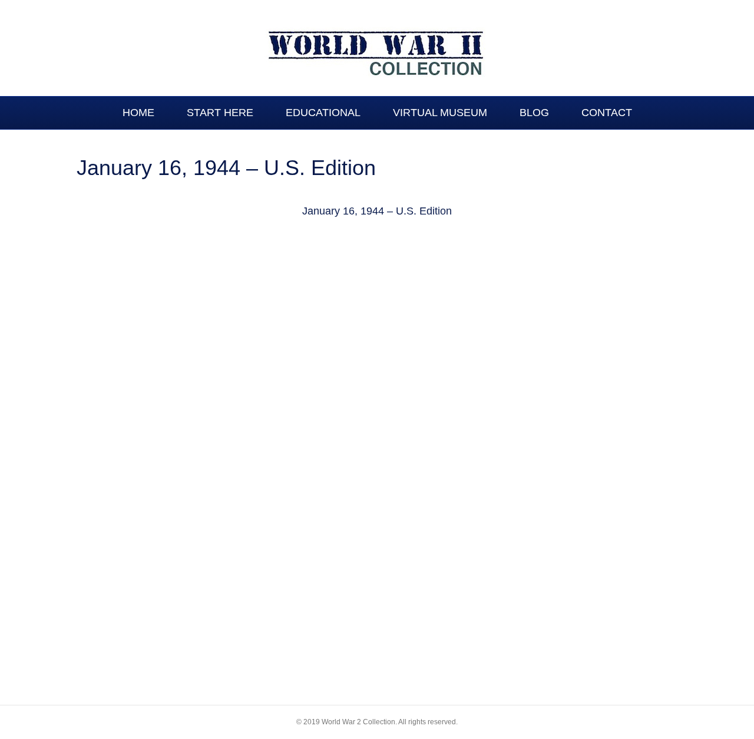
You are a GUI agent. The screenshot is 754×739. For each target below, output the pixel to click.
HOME (138, 112)
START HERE (220, 112)
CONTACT (606, 112)
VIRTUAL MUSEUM (440, 112)
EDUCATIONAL (323, 112)
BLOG (534, 112)
